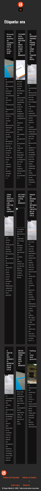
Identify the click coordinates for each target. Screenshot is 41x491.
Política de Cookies (29, 477)
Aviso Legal (15, 485)
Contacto (26, 485)
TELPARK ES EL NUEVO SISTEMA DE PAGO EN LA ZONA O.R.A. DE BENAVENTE (21, 44)
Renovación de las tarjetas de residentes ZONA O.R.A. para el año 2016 (9, 43)
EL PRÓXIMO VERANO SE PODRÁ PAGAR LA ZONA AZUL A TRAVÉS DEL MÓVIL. (32, 46)
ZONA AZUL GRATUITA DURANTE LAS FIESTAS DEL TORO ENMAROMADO (9, 203)
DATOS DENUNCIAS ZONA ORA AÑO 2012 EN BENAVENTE (21, 358)
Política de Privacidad (11, 477)
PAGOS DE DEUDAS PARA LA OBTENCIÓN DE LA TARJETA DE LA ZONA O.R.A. (32, 205)
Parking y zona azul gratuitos (32, 355)
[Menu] (21, 9)
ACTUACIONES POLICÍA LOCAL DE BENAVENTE (21, 199)
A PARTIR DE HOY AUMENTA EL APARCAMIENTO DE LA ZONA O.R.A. (9, 360)
